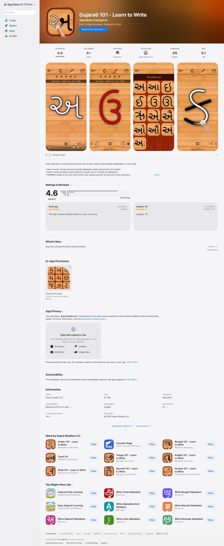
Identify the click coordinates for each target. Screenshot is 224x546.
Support (104, 543)
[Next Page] (221, 107)
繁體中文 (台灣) (162, 534)
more (157, 175)
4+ (164, 407)
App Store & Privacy (74, 543)
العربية (78, 534)
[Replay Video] (49, 147)
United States (51, 534)
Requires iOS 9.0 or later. (57, 407)
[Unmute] (78, 147)
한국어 (122, 534)
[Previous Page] (43, 107)
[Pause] (74, 147)
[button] (20, 20)
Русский (87, 534)
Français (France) (110, 534)
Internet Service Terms (54, 543)
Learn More (132, 362)
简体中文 (97, 534)
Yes (47, 416)
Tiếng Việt (149, 534)
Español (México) (66, 534)
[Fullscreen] (83, 147)
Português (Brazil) (135, 534)
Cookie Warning (91, 543)
